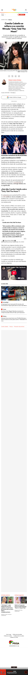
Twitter (12, 76)
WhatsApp (15, 76)
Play (26, 672)
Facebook (9, 76)
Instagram (8, 621)
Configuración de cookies (19, 635)
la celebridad (17, 182)
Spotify (20, 621)
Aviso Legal (8, 634)
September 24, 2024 (18, 242)
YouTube (11, 621)
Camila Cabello (4, 326)
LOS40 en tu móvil (14, 637)
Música (10, 19)
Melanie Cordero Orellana (15, 80)
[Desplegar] (14, 667)
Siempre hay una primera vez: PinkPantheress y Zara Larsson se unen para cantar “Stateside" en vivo (14, 319)
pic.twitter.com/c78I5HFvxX (14, 236)
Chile (2, 15)
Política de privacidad (17, 634)
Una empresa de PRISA (14, 642)
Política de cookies (8, 635)
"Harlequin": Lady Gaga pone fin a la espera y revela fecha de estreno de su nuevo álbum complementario (7, 608)
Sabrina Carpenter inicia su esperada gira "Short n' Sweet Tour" (20, 606)
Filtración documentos (19, 326)
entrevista (6, 195)
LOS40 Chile (14, 10)
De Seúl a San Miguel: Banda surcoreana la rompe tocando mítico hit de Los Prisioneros (12, 311)
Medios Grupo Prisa (14, 646)
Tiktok (5, 621)
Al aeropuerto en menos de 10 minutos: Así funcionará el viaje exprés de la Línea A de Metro (14, 304)
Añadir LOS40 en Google (15, 97)
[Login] (26, 10)
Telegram (19, 76)
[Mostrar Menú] (2, 10)
